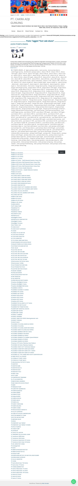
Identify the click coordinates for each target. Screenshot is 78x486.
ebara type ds (44, 84)
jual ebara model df (20, 122)
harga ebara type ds (34, 101)
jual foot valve (43, 126)
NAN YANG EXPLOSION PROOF (20, 383)
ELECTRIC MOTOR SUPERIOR (20, 257)
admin (13, 47)
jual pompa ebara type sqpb (27, 131)
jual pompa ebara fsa (26, 129)
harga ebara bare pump (30, 96)
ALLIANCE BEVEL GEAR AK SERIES (21, 175)
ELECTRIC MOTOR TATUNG (19, 259)
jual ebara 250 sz (17, 114)
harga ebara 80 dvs (53, 94)
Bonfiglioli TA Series (17, 223)
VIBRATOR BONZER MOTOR (19, 449)
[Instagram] (59, 15)
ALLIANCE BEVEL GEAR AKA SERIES (21, 177)
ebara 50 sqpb (28, 77)
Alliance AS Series (16, 172)
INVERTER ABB (16, 366)
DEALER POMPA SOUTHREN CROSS (21, 244)
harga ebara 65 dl (41, 93)
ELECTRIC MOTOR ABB (18, 251)
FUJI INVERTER (16, 278)
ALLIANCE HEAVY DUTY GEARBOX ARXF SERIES (24, 189)
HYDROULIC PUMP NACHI (19, 360)
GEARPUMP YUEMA (17, 312)
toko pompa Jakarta (52, 140)
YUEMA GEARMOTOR (18, 467)
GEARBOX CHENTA (17, 288)
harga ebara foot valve (46, 96)
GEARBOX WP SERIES (18, 293)
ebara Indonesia (37, 80)
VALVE (13, 447)
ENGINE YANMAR (16, 270)
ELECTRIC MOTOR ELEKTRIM (20, 253)
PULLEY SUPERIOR (17, 411)
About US (20, 31)
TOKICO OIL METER (17, 432)
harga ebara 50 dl (26, 91)
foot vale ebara (22, 86)
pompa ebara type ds (56, 135)
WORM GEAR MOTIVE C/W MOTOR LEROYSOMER (25, 455)
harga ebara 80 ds (40, 94)
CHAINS (14, 231)
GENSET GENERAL (17, 316)
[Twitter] (53, 15)
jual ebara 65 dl (21, 117)
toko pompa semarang (18, 145)
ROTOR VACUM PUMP (18, 417)
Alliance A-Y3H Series (17, 156)
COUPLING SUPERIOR (18, 234)
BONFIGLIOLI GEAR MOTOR (19, 219)
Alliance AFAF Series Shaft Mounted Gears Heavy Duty (26, 164)
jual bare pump (39, 110)
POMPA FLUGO (16, 394)
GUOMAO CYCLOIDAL (18, 326)
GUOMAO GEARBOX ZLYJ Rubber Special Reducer (25, 337)
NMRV (13, 385)
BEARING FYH (16, 208)
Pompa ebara (56, 133)
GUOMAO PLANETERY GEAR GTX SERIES (23, 352)
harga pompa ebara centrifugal (44, 105)
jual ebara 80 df (57, 117)
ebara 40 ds (37, 75)
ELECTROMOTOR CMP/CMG (19, 265)
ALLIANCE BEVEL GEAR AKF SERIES (21, 181)
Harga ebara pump (35, 100)
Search (13, 149)
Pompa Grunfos (16, 396)
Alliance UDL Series (17, 202)
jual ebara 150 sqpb (58, 112)
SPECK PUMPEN (16, 427)
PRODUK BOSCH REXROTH (19, 409)
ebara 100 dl (55, 72)
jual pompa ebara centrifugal (45, 128)
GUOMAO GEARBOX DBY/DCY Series (22, 331)
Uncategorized (16, 446)
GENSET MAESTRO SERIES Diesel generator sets (25, 318)
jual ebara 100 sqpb (43, 112)
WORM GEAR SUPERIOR (18, 457)
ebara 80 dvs (45, 79)
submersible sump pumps (20, 138)
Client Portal (29, 31)
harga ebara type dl (20, 101)
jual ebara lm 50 (51, 121)
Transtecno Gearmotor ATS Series (21, 440)
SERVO (14, 421)
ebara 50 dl (54, 75)
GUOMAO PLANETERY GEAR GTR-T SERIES (23, 350)
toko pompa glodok (38, 140)
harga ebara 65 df (28, 93)
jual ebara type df (17, 124)
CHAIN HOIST (16, 227)
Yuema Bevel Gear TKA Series (20, 463)
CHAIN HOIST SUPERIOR (19, 229)
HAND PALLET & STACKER (19, 356)
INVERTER (15, 364)
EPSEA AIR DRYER (17, 272)
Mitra (46, 31)
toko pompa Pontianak (41, 143)
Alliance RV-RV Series (17, 200)
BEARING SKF (15, 210)
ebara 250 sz (18, 75)
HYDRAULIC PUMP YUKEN (19, 358)
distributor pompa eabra (32, 72)
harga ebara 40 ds (52, 89)
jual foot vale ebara (30, 126)
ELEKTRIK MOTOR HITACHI (19, 269)
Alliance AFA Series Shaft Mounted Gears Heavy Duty (26, 162)
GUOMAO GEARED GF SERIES (20, 339)
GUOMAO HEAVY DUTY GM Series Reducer (23, 347)
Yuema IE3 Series (16, 474)
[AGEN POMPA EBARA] (39, 55)
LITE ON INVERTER (17, 379)
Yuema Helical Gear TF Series (20, 468)
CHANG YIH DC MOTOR (18, 232)
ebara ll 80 (56, 80)
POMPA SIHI (15, 402)
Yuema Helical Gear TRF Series (20, 472)
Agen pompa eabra (32, 70)
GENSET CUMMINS (17, 314)
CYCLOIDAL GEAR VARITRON (20, 240)
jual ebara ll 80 (40, 121)
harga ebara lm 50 (33, 98)
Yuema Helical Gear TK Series (20, 470)
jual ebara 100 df (29, 112)
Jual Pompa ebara (29, 128)
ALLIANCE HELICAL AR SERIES (20, 191)
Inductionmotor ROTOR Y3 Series (21, 362)
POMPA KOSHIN (16, 398)
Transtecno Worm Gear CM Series (21, 442)
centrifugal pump (17, 72)
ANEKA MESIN (16, 204)
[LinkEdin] (61, 15)
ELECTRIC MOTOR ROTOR (19, 255)
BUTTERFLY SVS (16, 225)
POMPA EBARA (18, 70)
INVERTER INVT (16, 369)
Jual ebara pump (48, 122)
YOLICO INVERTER (17, 459)
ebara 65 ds (56, 77)
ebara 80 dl (27, 79)
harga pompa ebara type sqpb (32, 108)
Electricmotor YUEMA (17, 263)
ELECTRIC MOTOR (17, 250)
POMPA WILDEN (16, 406)
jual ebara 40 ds (41, 114)
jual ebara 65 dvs (45, 117)
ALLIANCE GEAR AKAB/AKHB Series (21, 183)
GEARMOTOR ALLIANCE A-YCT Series (22, 303)
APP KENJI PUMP (16, 206)
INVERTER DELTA (17, 368)
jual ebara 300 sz (29, 114)
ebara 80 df (18, 79)
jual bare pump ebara (52, 110)
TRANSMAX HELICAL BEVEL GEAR (21, 434)
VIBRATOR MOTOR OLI (18, 451)
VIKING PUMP (16, 453)
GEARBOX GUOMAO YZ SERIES (20, 290)
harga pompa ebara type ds (45, 107)
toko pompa (50, 138)
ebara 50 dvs (18, 77)
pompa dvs (47, 133)
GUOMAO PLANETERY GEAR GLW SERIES (23, 349)
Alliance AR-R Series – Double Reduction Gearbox (25, 170)
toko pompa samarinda (58, 143)
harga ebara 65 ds (54, 93)
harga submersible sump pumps (22, 110)
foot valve (31, 86)
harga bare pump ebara (56, 86)
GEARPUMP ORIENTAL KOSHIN (20, 309)
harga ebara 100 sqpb (49, 87)
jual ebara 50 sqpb (50, 115)
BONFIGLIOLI (15, 215)
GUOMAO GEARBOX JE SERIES (20, 335)
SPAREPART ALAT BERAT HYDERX (21, 425)
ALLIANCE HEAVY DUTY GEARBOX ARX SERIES (24, 187)
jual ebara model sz (34, 122)
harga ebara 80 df (27, 94)
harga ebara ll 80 (20, 98)
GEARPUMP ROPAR (17, 310)
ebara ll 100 (47, 80)
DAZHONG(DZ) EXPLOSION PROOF (21, 242)
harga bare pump (41, 86)
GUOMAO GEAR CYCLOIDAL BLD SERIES (23, 329)
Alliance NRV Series (17, 196)
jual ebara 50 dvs (37, 115)
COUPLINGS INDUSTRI (18, 236)
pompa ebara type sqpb (35, 136)
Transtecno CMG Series (18, 438)
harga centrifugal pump (19, 87)
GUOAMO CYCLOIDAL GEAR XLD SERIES (22, 324)
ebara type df (24, 84)
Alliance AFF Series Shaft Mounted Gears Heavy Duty (26, 166)
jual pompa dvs (16, 128)
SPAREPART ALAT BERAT (19, 423)
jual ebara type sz (17, 126)
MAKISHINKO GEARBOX (18, 381)
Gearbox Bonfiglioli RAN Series (20, 286)
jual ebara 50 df (53, 114)
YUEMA (14, 461)
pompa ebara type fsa (18, 136)
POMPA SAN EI (16, 400)
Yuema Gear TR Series (18, 465)
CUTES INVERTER (17, 238)
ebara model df (27, 82)
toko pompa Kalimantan (29, 142)
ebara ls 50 (17, 82)
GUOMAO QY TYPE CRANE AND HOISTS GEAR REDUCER (27, 354)
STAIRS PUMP (16, 428)
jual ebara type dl (30, 124)
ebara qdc (15, 84)
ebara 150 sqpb (33, 73)
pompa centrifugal (36, 133)
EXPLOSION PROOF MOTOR (19, 274)
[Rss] (57, 15)
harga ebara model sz (21, 100)
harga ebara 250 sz (25, 89)
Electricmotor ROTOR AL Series (20, 261)
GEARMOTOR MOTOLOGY (19, 305)
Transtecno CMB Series (18, 436)
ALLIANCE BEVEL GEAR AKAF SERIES (21, 179)
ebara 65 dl (47, 77)
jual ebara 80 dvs (26, 119)
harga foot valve (37, 103)
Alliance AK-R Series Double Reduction (22, 168)
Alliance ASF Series (17, 173)
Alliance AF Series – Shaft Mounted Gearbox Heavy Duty (26, 160)
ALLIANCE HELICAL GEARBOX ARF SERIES (23, 192)
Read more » (14, 67)
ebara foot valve (25, 80)
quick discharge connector (52, 136)
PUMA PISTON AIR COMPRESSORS (21, 413)
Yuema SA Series (16, 476)
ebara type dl (34, 84)
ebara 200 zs (53, 73)
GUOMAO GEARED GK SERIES (20, 341)
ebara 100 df (46, 72)
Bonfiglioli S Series (17, 221)
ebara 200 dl (44, 73)
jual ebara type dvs (56, 124)
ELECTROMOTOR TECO (18, 267)
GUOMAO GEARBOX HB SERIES (20, 333)
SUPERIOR (15, 430)
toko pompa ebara (24, 140)
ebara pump (62, 82)
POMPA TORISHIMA (17, 404)
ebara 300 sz (27, 75)
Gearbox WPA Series (17, 295)
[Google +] (55, 15)
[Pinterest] (64, 15)
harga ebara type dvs (49, 101)
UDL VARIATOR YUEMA (18, 444)
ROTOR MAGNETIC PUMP (19, 415)
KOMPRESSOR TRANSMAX (19, 377)
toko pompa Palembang (25, 143)
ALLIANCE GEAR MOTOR (18, 185)
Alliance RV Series (16, 198)
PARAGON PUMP (16, 387)
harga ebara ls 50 (46, 98)
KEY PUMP (15, 375)
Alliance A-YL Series (17, 158)
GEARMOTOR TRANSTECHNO (20, 307)
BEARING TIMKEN (17, 211)
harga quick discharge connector (54, 108)
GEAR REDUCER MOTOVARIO (20, 280)
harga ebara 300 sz (38, 89)
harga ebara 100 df (34, 87)
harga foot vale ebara (24, 103)
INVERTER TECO (16, 371)
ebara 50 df (45, 75)
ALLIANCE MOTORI (17, 194)
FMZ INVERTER (16, 276)
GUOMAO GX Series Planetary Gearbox (22, 345)
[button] (73, 481)
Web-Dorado (45, 483)
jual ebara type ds (43, 124)
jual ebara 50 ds (25, 115)
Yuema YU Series (16, 478)
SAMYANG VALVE (16, 419)
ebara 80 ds (36, 79)
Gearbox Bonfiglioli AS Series (19, 282)
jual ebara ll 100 (28, 121)
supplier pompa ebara (37, 138)
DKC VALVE (15, 248)
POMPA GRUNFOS (30, 15)
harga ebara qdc (48, 100)
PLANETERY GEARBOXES (19, 388)
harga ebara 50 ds (39, 91)
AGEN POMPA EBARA (19, 44)
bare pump (43, 70)
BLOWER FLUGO (16, 213)
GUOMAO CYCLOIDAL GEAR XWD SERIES (23, 328)
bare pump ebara (54, 70)
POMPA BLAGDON (17, 390)
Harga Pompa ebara (26, 105)
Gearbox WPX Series (17, 301)
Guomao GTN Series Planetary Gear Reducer (24, 343)
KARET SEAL (15, 373)
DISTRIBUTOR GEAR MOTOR (20, 246)
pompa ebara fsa (42, 135)
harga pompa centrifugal (52, 103)
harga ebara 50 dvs (52, 91)
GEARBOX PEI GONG (17, 291)
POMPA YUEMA (16, 408)
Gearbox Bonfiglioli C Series (19, 284)
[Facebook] (50, 15)
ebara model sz (52, 82)
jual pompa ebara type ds (42, 129)
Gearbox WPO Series (17, 297)
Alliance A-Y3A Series (17, 152)
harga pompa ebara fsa (27, 107)
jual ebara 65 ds (32, 117)
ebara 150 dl (23, 73)
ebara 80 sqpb (55, 79)
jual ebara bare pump (53, 119)
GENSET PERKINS (17, 320)
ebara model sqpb (40, 82)
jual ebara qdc (60, 122)
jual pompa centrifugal (56, 126)
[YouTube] (66, 15)
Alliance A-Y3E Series (17, 154)
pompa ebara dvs (29, 135)
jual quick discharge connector (48, 131)
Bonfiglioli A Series (17, 217)
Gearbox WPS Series (17, 299)
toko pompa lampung (45, 142)
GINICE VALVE (16, 322)
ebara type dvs (55, 84)
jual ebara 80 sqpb (39, 119)
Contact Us (39, 31)
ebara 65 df (38, 77)
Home (13, 31)
